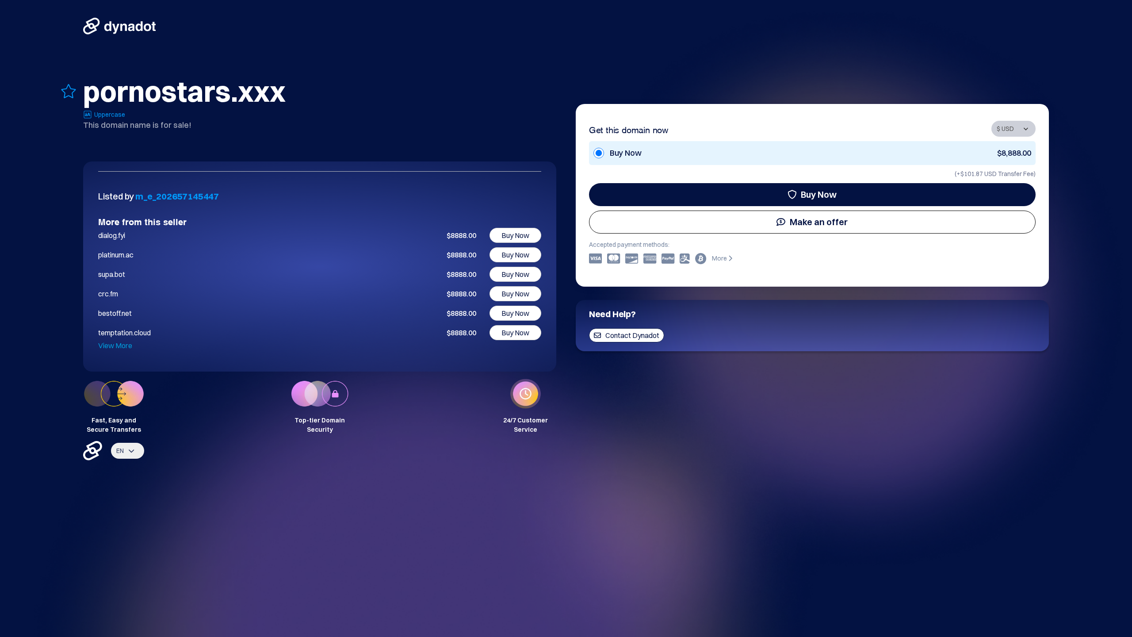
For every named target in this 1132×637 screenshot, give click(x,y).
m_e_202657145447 (177, 196)
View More (115, 345)
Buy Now (819, 194)
